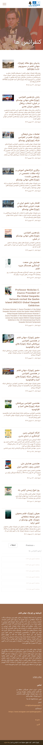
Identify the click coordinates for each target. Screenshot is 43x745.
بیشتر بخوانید (37, 677)
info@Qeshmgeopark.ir (33, 705)
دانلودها (37, 720)
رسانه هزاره (7, 742)
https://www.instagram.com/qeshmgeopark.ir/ (25, 712)
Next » (13, 545)
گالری (38, 724)
